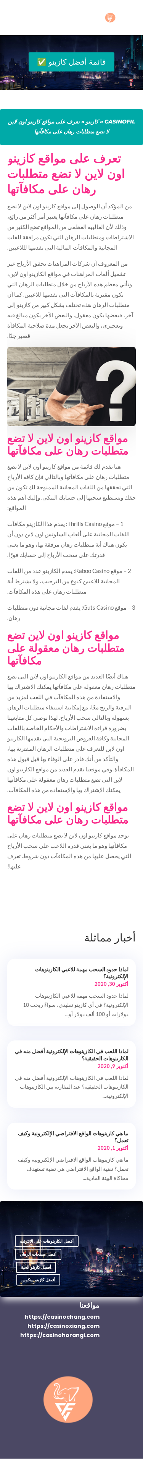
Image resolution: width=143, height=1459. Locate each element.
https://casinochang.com (62, 1317)
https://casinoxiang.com (63, 1326)
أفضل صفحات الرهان (38, 1254)
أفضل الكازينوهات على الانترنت (47, 1241)
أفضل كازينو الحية (36, 1267)
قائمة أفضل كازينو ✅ (71, 62)
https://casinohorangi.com (60, 1335)
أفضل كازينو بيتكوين (38, 1279)
